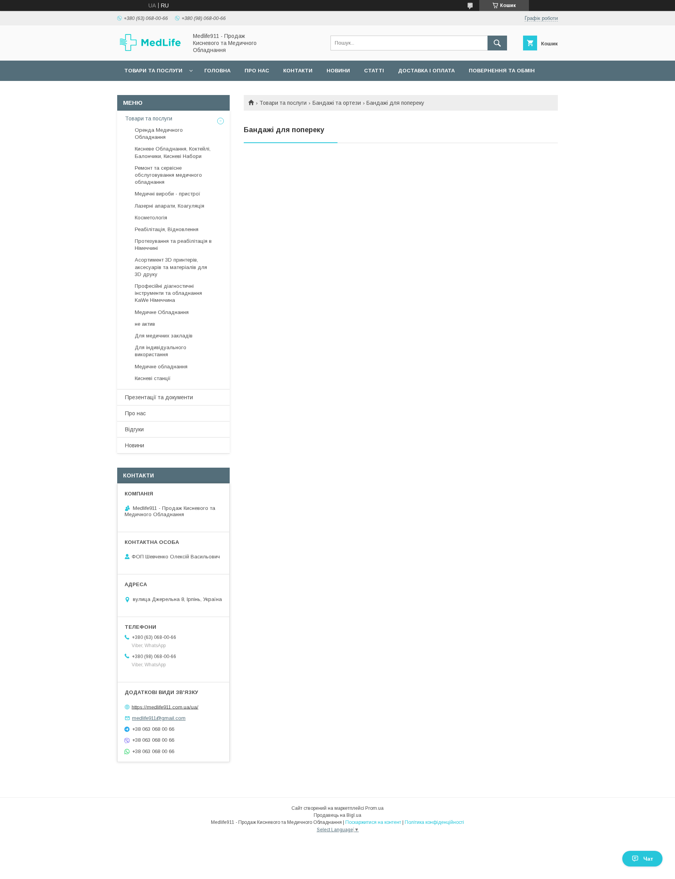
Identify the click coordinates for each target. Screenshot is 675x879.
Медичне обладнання (161, 367)
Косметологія (151, 218)
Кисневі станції (153, 378)
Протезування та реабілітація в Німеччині (173, 244)
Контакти (297, 71)
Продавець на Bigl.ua (337, 815)
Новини (338, 71)
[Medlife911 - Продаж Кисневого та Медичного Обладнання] (150, 50)
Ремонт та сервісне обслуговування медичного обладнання (168, 175)
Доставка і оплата (426, 71)
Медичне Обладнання (162, 312)
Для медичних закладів (164, 336)
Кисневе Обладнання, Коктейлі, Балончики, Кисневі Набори (173, 152)
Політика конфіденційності (434, 822)
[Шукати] (497, 43)
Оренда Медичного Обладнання (159, 133)
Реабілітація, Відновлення (166, 229)
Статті (374, 71)
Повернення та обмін (502, 71)
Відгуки (134, 429)
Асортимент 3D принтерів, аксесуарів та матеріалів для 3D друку (171, 267)
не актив (145, 324)
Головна (217, 71)
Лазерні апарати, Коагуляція (169, 206)
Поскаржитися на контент (373, 822)
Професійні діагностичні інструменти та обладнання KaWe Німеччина (168, 293)
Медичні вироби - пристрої (167, 194)
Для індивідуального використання (160, 350)
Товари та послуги (153, 71)
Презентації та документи (159, 397)
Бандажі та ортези (336, 103)
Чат (648, 859)
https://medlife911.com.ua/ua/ (165, 707)
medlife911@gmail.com (159, 718)
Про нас (257, 71)
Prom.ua (374, 808)
